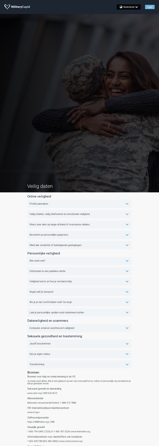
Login (149, 7)
